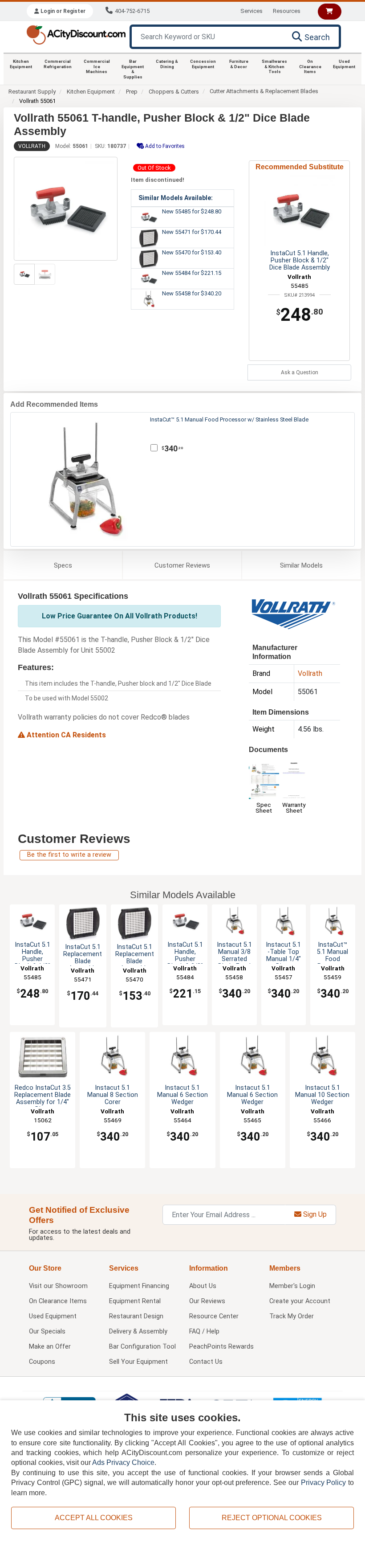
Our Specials (47, 1331)
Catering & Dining (167, 64)
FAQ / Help (204, 1331)
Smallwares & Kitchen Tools (274, 66)
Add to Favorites (164, 146)
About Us (202, 1286)
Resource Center (214, 1316)
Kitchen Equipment (21, 64)
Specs (63, 565)
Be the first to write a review (69, 855)
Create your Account (299, 1301)
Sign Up (314, 1214)
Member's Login (292, 1286)
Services (251, 11)
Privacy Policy (323, 1482)
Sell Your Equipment (138, 1362)
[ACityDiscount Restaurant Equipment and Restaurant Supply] (76, 34)
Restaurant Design (136, 1316)
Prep (132, 91)
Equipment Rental (135, 1301)
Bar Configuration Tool (142, 1346)
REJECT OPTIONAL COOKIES (272, 1518)
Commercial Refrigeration (58, 64)
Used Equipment (344, 64)
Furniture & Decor (238, 64)
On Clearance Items (310, 66)
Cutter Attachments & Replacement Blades (264, 91)
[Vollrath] (293, 613)
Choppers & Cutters (174, 91)
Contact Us (206, 1362)
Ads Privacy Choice (123, 1462)
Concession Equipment (203, 64)
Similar (301, 565)
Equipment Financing (139, 1286)
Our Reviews (207, 1301)
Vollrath (31, 146)
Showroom (58, 1286)
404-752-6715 (132, 11)
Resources (286, 11)
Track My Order (291, 1316)
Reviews (182, 565)
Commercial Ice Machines (97, 66)
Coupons (42, 1362)
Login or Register (62, 11)
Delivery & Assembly (138, 1331)
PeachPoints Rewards (221, 1346)
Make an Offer (50, 1346)
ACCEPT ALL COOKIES (94, 1518)
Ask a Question (299, 372)
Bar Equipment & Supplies (133, 69)
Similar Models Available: (175, 197)
